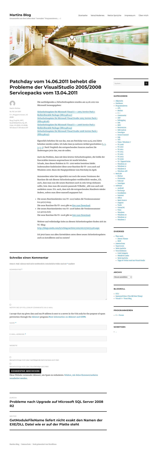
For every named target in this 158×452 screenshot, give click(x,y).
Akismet (36, 317)
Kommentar (16, 269)
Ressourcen (122, 128)
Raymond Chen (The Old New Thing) (129, 296)
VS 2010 (120, 147)
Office (120, 198)
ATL (119, 108)
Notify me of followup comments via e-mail (31, 307)
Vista (11, 125)
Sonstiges (121, 132)
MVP (119, 241)
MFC (21, 120)
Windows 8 (122, 169)
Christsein (121, 178)
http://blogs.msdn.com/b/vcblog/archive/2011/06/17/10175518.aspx (68, 228)
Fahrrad (120, 181)
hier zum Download (81, 205)
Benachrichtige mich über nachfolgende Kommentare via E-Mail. (34, 360)
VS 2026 (121, 159)
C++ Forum (120, 315)
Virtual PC (121, 208)
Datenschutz (120, 244)
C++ (11, 115)
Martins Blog (20, 15)
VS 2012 (120, 149)
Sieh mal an (122, 130)
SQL (119, 137)
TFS (119, 140)
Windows (121, 212)
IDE (119, 123)
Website (13, 345)
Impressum (130, 15)
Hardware (119, 103)
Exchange (121, 191)
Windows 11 (122, 166)
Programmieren (19, 115)
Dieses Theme (123, 239)
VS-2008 (24, 125)
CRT (119, 118)
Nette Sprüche (114, 15)
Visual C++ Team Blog (124, 299)
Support (120, 203)
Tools (120, 205)
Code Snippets (123, 253)
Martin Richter (15, 108)
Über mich (143, 15)
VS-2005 (17, 125)
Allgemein (119, 101)
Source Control (123, 135)
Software (119, 186)
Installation (122, 193)
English (16, 120)
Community (122, 115)
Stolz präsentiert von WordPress (45, 444)
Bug (11, 120)
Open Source (122, 200)
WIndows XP (23, 128)
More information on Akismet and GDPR (67, 317)
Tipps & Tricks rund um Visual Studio (131, 260)
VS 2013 (120, 152)
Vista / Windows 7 (124, 142)
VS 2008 (121, 145)
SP (26, 123)
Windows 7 (14, 128)
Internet (121, 195)
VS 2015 (120, 154)
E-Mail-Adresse (18, 334)
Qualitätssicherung (17, 123)
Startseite (82, 15)
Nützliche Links (123, 256)
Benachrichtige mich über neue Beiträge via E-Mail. (29, 366)
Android (121, 188)
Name (13, 323)
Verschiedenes (97, 15)
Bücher (120, 111)
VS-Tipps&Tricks (124, 161)
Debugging (122, 120)
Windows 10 (122, 164)
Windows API (122, 171)
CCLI (117, 294)
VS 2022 (121, 157)
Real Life (119, 174)
